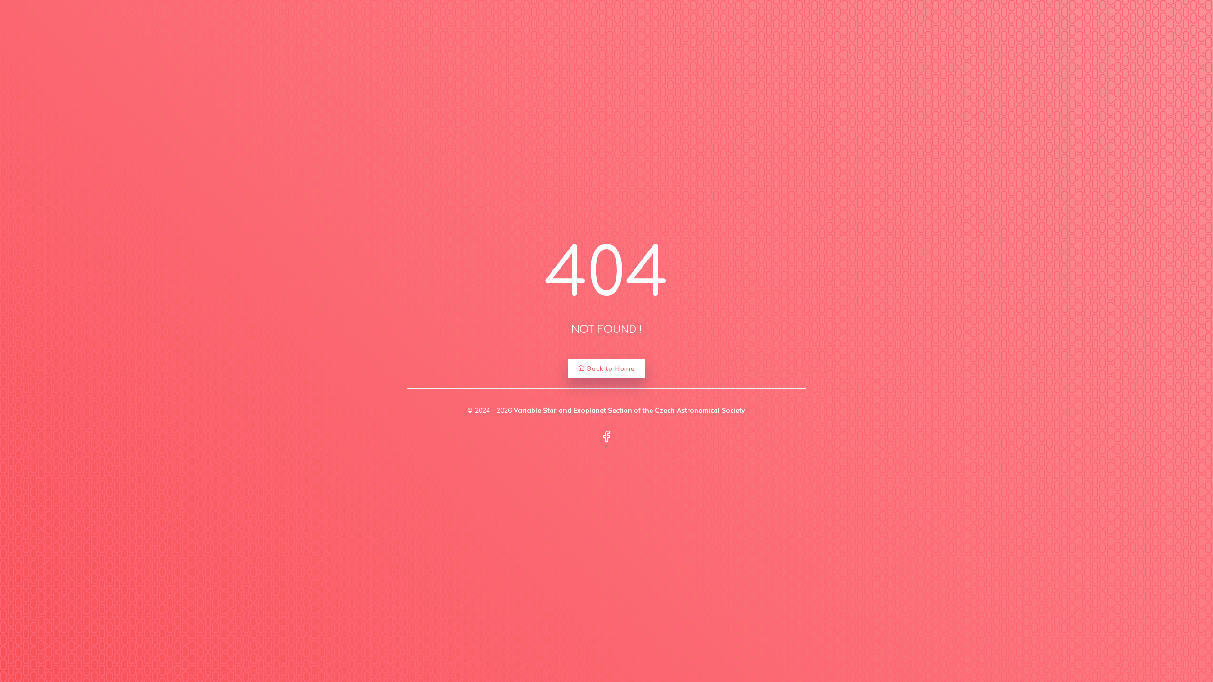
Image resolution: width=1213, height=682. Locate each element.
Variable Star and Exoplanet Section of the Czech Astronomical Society (629, 410)
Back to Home (610, 368)
